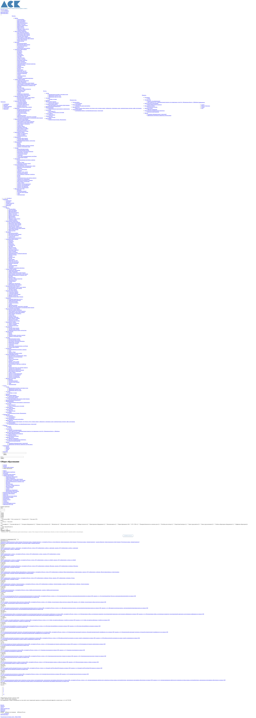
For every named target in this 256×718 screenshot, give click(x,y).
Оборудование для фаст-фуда (23, 37)
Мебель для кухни (21, 24)
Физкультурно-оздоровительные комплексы (155, 110)
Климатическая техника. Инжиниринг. (57, 119)
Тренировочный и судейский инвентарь (26, 63)
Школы (146, 113)
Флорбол (19, 66)
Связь (18, 193)
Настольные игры (21, 90)
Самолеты (19, 170)
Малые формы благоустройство (154, 104)
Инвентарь (17, 108)
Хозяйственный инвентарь (23, 110)
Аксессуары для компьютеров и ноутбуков (27, 156)
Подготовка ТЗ (51, 111)
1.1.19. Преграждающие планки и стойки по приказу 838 (14, 663)
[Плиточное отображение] (8, 540)
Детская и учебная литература (24, 89)
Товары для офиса (21, 134)
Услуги (45, 91)
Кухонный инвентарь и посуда (24, 109)
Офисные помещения (152, 109)
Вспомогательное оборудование (24, 107)
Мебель (16, 18)
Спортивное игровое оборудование (25, 122)
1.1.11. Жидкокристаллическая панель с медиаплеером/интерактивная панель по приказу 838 (22, 609)
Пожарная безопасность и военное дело (26, 85)
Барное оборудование (22, 39)
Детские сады (148, 99)
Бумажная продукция (22, 135)
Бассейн (19, 68)
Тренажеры (19, 77)
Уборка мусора (49, 116)
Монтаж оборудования (51, 101)
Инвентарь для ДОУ (21, 71)
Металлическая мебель (22, 23)
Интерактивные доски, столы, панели (25, 97)
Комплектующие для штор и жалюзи (25, 145)
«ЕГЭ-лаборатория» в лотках (7, 555)
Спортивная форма (21, 75)
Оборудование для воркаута (23, 123)
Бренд (2, 520)
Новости (203, 105)
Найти (5, 454)
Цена (2, 507)
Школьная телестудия (19, 188)
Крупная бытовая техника (23, 150)
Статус (2, 517)
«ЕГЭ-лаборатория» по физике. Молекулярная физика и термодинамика (17, 573)
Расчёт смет (48, 110)
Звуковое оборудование (22, 138)
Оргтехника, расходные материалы (25, 151)
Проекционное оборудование (24, 98)
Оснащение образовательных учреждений (156, 114)
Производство (73, 100)
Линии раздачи (20, 41)
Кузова (18, 175)
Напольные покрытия (22, 60)
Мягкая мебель (20, 26)
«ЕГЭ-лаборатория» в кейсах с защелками (10, 549)
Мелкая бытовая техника (23, 149)
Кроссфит (19, 56)
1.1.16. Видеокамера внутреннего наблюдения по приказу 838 (15, 645)
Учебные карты (20, 91)
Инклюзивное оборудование (23, 95)
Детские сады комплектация (153, 101)
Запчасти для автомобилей (23, 185)
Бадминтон (19, 51)
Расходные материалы (22, 45)
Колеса (18, 176)
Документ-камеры (21, 99)
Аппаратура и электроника (23, 179)
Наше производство (5, 708)
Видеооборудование (21, 191)
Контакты (207, 105)
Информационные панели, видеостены (26, 140)
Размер (2, 528)
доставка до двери (52, 99)
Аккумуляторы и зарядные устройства (26, 174)
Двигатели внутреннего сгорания (25, 180)
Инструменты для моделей (23, 181)
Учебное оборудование (20, 79)
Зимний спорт (20, 67)
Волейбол (19, 53)
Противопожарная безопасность (53, 106)
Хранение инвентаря (22, 73)
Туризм (19, 74)
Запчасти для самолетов (22, 186)
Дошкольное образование (23, 80)
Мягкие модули (20, 27)
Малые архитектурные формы (21, 119)
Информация (202, 102)
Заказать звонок (4, 9)
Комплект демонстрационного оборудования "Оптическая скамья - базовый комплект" (20, 543)
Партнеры (5, 105)
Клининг (48, 100)
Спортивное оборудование (21, 49)
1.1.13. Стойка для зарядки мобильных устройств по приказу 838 (15, 621)
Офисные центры (149, 108)
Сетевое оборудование (22, 157)
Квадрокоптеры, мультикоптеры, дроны (26, 165)
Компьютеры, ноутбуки (22, 152)
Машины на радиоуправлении (24, 167)
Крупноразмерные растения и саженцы (26, 159)
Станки (19, 114)
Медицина (17, 42)
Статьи (202, 107)
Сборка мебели (49, 113)
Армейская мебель (21, 30)
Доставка (48, 98)
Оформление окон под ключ (54, 96)
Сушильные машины (22, 103)
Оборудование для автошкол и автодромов (27, 84)
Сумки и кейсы (20, 182)
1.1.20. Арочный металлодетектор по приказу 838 (12, 675)
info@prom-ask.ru (4, 12)
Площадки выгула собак (22, 131)
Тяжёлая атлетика (21, 65)
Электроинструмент (21, 111)
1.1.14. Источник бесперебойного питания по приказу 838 (14, 627)
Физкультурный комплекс (153, 111)
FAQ (202, 108)
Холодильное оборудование (23, 35)
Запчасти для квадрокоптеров (24, 183)
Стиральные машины (22, 102)
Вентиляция (48, 118)
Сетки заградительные (22, 72)
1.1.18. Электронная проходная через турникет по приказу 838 (15, 657)
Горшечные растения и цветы (24, 163)
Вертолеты (19, 168)
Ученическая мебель (77, 109)
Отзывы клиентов (7, 106)
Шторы (19, 143)
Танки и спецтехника (22, 169)
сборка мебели (51, 114)
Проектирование (49, 107)
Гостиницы (147, 97)
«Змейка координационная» (7, 591)
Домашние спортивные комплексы (25, 78)
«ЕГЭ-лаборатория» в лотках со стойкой (10, 561)
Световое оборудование (22, 139)
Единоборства (20, 55)
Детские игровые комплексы (23, 120)
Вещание (19, 189)
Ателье (47, 93)
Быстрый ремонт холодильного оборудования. (59, 105)
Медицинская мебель (22, 43)
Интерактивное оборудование (21, 96)
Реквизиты (5, 108)
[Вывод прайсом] (9, 540)
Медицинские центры (150, 105)
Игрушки (19, 86)
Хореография (20, 69)
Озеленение (17, 158)
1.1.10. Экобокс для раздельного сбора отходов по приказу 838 (15, 603)
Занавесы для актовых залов (23, 146)
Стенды (19, 92)
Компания (3, 101)
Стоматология (20, 47)
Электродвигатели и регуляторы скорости (26, 177)
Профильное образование (23, 93)
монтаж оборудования (53, 102)
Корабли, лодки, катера (22, 171)
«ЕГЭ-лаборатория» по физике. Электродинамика (12, 585)
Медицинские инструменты (23, 48)
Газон (18, 161)
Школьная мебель (21, 21)
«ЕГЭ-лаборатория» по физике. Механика (10, 567)
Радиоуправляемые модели (21, 164)
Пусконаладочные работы (52, 104)
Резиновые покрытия (22, 127)
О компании (6, 104)
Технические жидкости (22, 173)
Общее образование (21, 81)
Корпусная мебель (21, 20)
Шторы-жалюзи (18, 141)
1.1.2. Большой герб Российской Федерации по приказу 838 (14, 669)
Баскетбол (19, 50)
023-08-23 (5, 10)
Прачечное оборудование (20, 101)
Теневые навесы (21, 126)
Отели (148, 98)
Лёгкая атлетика (21, 57)
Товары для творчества (22, 133)
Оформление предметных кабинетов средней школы (159, 115)
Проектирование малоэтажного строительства (59, 108)
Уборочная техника (21, 115)
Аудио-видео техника (22, 153)
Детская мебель (20, 19)
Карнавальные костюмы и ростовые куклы (58, 94)
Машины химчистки (22, 105)
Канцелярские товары (20, 132)
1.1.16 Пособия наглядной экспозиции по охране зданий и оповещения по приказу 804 (20, 639)
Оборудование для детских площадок (25, 121)
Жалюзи (19, 144)
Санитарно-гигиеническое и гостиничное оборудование (30, 117)
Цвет (2, 525)
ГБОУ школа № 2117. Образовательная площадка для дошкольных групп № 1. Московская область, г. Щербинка (172, 102)
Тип (1, 523)
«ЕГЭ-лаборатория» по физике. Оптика (10, 579)
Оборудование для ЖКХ (22, 128)
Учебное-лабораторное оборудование (25, 83)
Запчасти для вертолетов (22, 187)
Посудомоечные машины (23, 32)
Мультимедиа (18, 137)
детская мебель (78, 103)
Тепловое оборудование (22, 36)
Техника (16, 147)
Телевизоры (20, 155)
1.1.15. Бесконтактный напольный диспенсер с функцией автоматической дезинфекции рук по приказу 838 (25, 633)
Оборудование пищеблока (20, 31)
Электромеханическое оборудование (25, 38)
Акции (202, 104)
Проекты (144, 95)
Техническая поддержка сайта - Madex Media (11, 716)
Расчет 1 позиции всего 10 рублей (56, 112)
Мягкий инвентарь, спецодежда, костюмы (26, 116)
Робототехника (20, 87)
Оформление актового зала (54, 95)
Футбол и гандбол (21, 59)
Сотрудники (6, 107)
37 (3, 694)
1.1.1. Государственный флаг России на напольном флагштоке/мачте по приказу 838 (20, 597)
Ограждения (20, 125)
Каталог (14, 15)
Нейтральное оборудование (23, 33)
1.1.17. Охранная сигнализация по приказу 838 (11, 651)
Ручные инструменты (22, 113)
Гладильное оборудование (23, 104)
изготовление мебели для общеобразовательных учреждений (89, 110)
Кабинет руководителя (22, 25)
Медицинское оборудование (23, 44)
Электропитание (21, 194)
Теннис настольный (21, 62)
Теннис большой (21, 61)
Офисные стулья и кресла (23, 29)
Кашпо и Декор (20, 162)
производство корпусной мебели (82, 105)
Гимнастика (20, 54)
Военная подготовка (22, 129)
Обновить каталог (128, 535)
